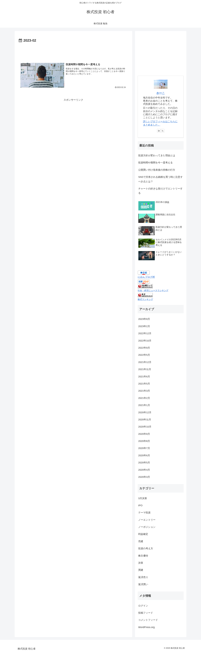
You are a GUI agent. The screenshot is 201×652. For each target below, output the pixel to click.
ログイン (143, 605)
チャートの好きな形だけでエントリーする (160, 190)
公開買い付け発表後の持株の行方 (156, 169)
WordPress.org (146, 627)
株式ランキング (145, 299)
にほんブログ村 (146, 277)
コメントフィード (148, 620)
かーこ (161, 93)
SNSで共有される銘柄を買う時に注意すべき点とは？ (160, 179)
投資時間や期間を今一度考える (155, 162)
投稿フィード (145, 613)
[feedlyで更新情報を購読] (159, 130)
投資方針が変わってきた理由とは (156, 155)
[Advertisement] (73, 51)
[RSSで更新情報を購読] (162, 130)
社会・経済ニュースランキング (153, 290)
